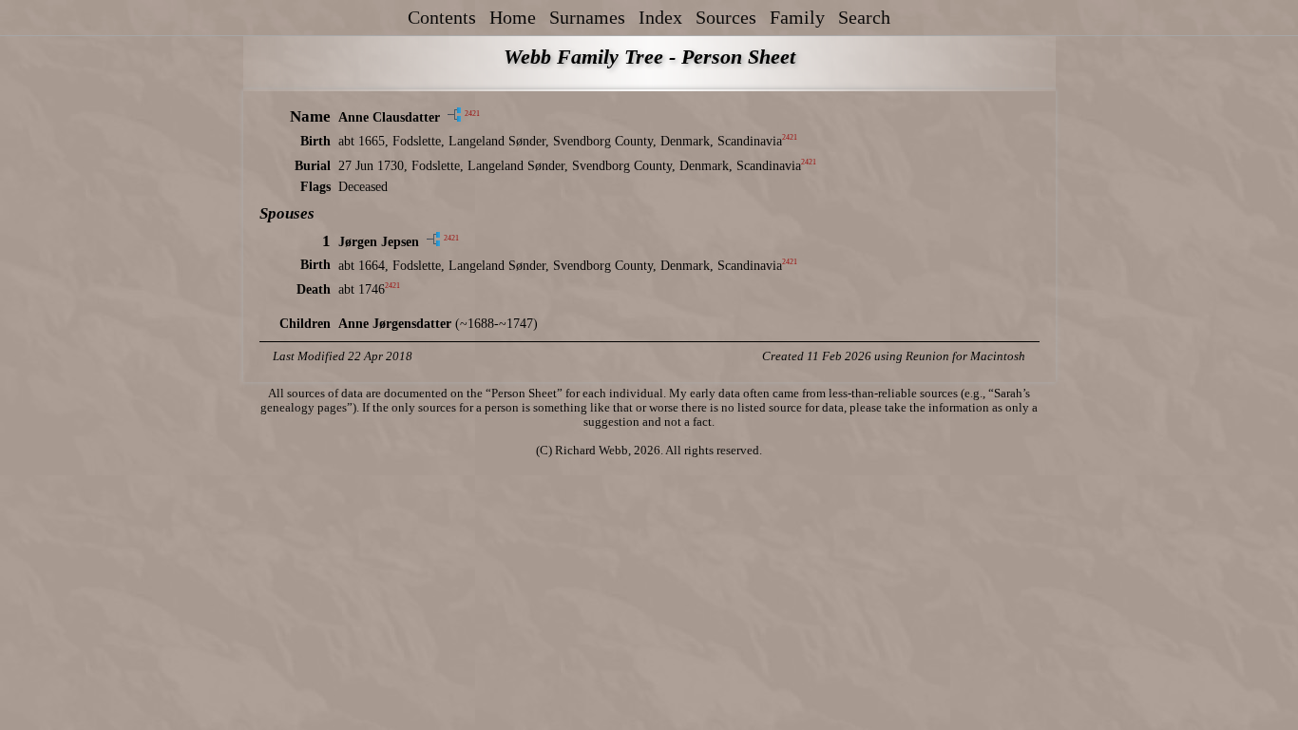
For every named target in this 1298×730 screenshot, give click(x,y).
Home (512, 17)
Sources (726, 17)
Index (660, 17)
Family (797, 17)
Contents (442, 17)
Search (864, 17)
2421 (472, 114)
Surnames (587, 17)
